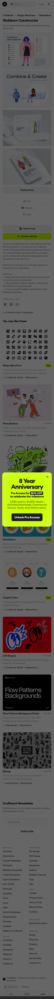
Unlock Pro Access (27, 517)
